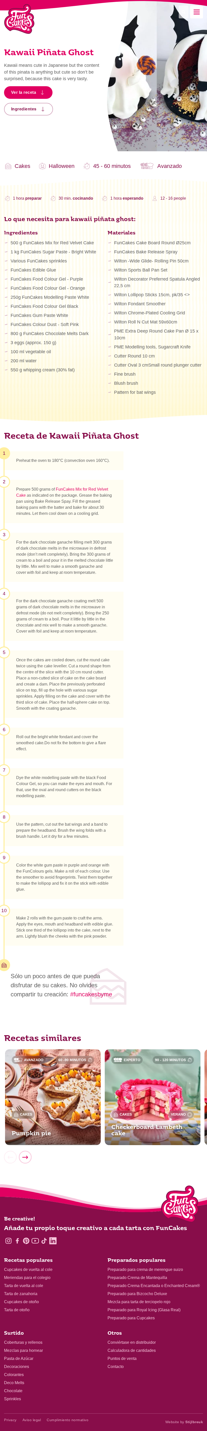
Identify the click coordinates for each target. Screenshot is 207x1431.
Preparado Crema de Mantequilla (137, 1277)
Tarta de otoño (17, 1310)
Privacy (10, 1420)
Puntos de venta (122, 1358)
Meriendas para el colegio (27, 1277)
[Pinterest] (26, 1240)
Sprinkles (12, 1399)
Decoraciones (16, 1366)
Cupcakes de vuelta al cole (28, 1269)
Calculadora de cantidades (132, 1350)
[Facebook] (17, 1240)
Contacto (116, 1366)
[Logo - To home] (180, 1205)
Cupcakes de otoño (21, 1302)
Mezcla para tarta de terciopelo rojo (139, 1302)
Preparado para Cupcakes (131, 1318)
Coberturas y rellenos (23, 1342)
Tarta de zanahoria (20, 1294)
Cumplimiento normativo (67, 1420)
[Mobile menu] (196, 12)
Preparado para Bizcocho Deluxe (137, 1294)
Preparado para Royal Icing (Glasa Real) (144, 1310)
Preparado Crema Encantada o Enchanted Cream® (154, 1286)
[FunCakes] (19, 19)
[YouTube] (35, 1240)
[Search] (183, 12)
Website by (184, 1422)
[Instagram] (8, 1240)
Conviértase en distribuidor (132, 1342)
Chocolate (13, 1391)
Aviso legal (31, 1420)
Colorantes (14, 1375)
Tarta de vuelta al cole (23, 1286)
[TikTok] (44, 1240)
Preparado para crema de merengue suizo (145, 1269)
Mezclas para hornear (23, 1350)
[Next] (25, 1157)
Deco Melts (14, 1383)
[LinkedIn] (52, 1240)
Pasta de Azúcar (18, 1358)
